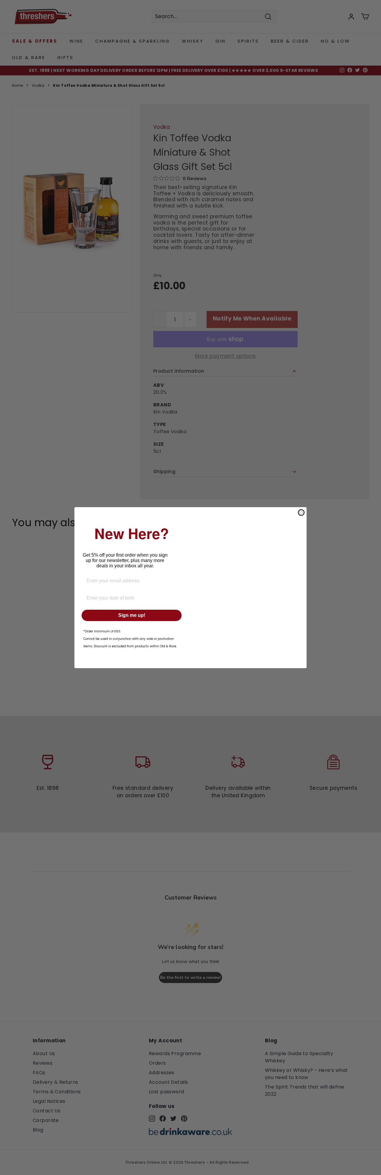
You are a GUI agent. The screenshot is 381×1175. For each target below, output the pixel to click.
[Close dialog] (301, 512)
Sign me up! (131, 615)
